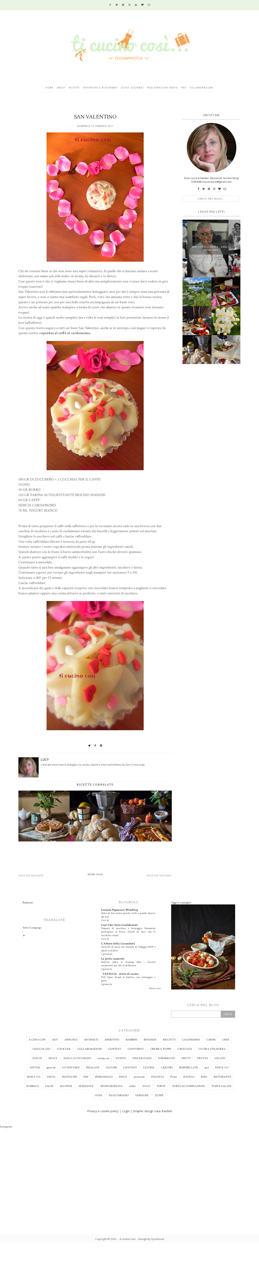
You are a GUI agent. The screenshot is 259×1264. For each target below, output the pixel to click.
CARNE (211, 1040)
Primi (173, 1077)
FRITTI (186, 1058)
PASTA (51, 1077)
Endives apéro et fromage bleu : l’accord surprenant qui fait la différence (128, 963)
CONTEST (114, 1049)
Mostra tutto (155, 988)
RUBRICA (33, 1086)
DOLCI (53, 1058)
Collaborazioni (201, 87)
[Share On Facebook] (95, 745)
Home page (95, 874)
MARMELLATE (188, 1067)
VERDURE (142, 1095)
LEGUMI (111, 1067)
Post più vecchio (159, 875)
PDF (86, 1077)
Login (126, 1111)
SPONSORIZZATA (111, 1086)
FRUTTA (202, 1058)
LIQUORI (167, 1067)
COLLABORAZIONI (89, 1049)
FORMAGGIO (166, 1058)
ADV (55, 1040)
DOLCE (37, 1058)
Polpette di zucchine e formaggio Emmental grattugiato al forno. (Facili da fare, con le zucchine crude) (128, 931)
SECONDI (66, 1086)
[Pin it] (101, 745)
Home (50, 87)
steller (132, 1086)
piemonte (139, 1077)
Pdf (183, 87)
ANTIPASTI (91, 1040)
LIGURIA (149, 1067)
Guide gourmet (132, 87)
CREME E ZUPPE (160, 1049)
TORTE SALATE (221, 1086)
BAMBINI (131, 1040)
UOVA (98, 1095)
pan (207, 1067)
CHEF (226, 1040)
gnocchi (51, 1067)
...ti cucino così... (127, 1239)
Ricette (74, 87)
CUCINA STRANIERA (212, 1049)
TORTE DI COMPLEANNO (188, 1086)
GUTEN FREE (71, 1067)
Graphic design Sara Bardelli (152, 1111)
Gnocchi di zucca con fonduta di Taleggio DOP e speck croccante (128, 948)
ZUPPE (159, 1095)
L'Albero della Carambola (118, 943)
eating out (103, 1058)
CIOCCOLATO (42, 1049)
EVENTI (121, 1058)
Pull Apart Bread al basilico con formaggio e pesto (128, 978)
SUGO (146, 1086)
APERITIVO (112, 1040)
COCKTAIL (64, 1049)
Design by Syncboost (151, 1239)
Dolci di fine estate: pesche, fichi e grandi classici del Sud (128, 914)
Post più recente (31, 875)
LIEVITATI (130, 1067)
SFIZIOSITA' (86, 1086)
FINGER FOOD (142, 1058)
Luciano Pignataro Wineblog (119, 910)
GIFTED (35, 1067)
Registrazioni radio (162, 87)
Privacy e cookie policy (103, 1111)
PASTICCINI (69, 1077)
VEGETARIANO (119, 1095)
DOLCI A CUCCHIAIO (77, 1058)
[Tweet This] (89, 745)
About (61, 87)
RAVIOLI (189, 1077)
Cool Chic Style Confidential (119, 925)
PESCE (123, 1077)
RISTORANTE (222, 1077)
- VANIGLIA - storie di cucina (120, 974)
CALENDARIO (191, 1040)
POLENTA (157, 1077)
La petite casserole (113, 959)
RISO (204, 1077)
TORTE (161, 1086)
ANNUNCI (71, 1040)
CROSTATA (185, 1049)
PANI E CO (221, 1067)
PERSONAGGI (104, 1077)
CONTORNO (136, 1049)
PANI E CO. (34, 1077)
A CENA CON (37, 1040)
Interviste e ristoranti (100, 87)
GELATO (219, 1058)
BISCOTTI (169, 1040)
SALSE (49, 1086)
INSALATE (92, 1067)
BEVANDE (150, 1040)
